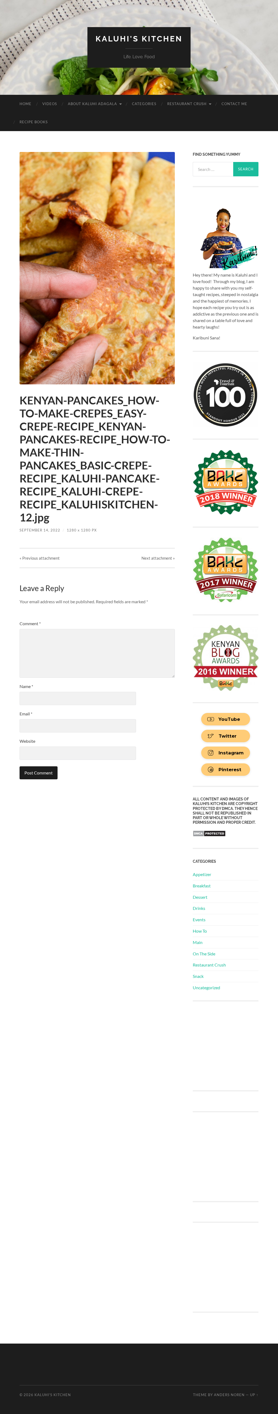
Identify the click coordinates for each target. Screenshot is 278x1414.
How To (200, 930)
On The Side (204, 953)
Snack (198, 976)
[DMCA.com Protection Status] (209, 835)
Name (26, 686)
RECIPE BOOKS (34, 122)
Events (199, 919)
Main (198, 942)
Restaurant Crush (187, 104)
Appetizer (202, 874)
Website (27, 741)
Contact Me (234, 104)
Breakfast (202, 885)
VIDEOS (49, 104)
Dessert (200, 897)
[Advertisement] (233, 1045)
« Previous (40, 558)
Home (25, 104)
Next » (158, 558)
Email (26, 713)
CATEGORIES (144, 104)
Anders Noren (229, 1395)
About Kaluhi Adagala (92, 104)
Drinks (199, 908)
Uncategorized (206, 987)
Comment (30, 623)
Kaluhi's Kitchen (139, 38)
